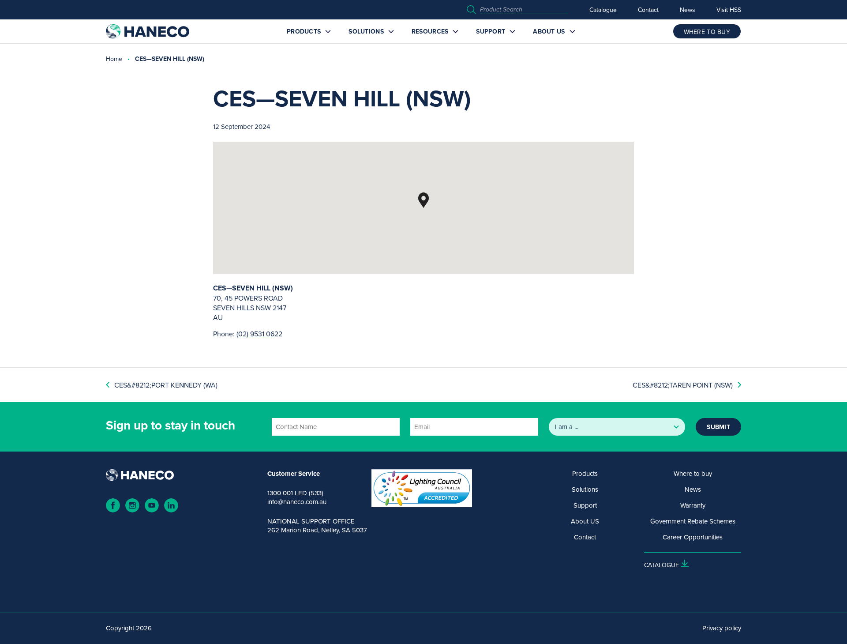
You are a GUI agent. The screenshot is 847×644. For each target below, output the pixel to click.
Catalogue (603, 9)
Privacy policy (721, 628)
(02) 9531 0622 (259, 334)
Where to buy (693, 473)
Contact (648, 9)
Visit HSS (728, 9)
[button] (423, 200)
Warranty (692, 505)
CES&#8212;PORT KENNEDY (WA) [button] (165, 385)
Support (490, 31)
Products (304, 31)
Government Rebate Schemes (692, 521)
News (687, 9)
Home (114, 58)
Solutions (366, 31)
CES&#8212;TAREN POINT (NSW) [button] (683, 385)
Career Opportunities (693, 537)
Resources (430, 31)
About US (549, 31)
